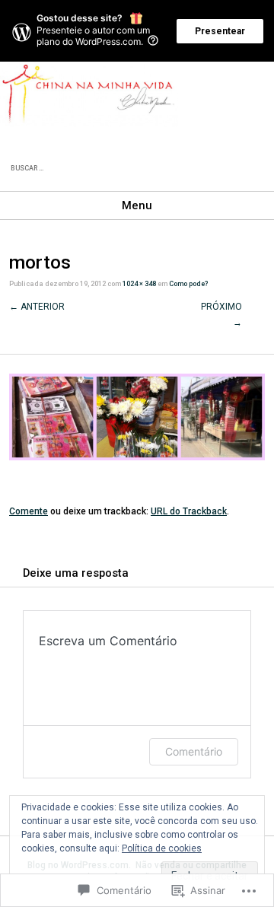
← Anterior (37, 306)
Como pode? (188, 284)
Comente (28, 511)
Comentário (193, 751)
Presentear (220, 31)
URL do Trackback (189, 511)
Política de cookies (162, 848)
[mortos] (137, 457)
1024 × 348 (139, 284)
